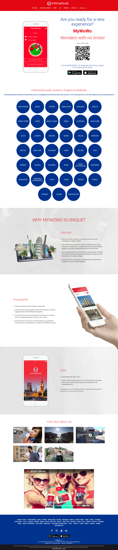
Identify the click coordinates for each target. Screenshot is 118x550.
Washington (59, 525)
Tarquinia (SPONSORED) (59, 523)
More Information (57, 548)
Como (87, 519)
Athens (44, 519)
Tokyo (70, 523)
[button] (83, 8)
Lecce (25, 521)
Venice (86, 523)
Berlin (72, 519)
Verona (92, 523)
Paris (79, 521)
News (55, 8)
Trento (75, 523)
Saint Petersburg (28, 523)
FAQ (60, 8)
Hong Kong (18, 521)
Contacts (74, 8)
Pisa (83, 521)
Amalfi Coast (22, 519)
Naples (59, 521)
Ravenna (101, 521)
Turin (81, 523)
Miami (42, 521)
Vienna (98, 523)
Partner (66, 8)
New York (66, 521)
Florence (97, 519)
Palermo (73, 521)
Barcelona (51, 519)
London (30, 521)
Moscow (53, 521)
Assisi (39, 519)
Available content (45, 8)
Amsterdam (32, 519)
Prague (94, 521)
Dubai (91, 519)
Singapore (46, 523)
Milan (47, 521)
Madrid (36, 521)
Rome (19, 523)
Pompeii (88, 521)
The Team (34, 8)
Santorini (39, 523)
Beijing (59, 519)
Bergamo (65, 519)
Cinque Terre (79, 519)
